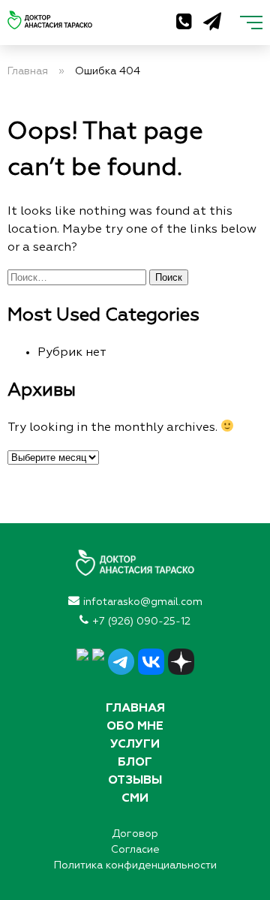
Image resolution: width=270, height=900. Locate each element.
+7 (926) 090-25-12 (141, 621)
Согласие (135, 849)
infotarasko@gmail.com (142, 602)
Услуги (135, 745)
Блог (135, 763)
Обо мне (135, 727)
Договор (135, 834)
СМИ (135, 799)
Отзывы (135, 781)
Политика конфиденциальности (135, 865)
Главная (135, 709)
